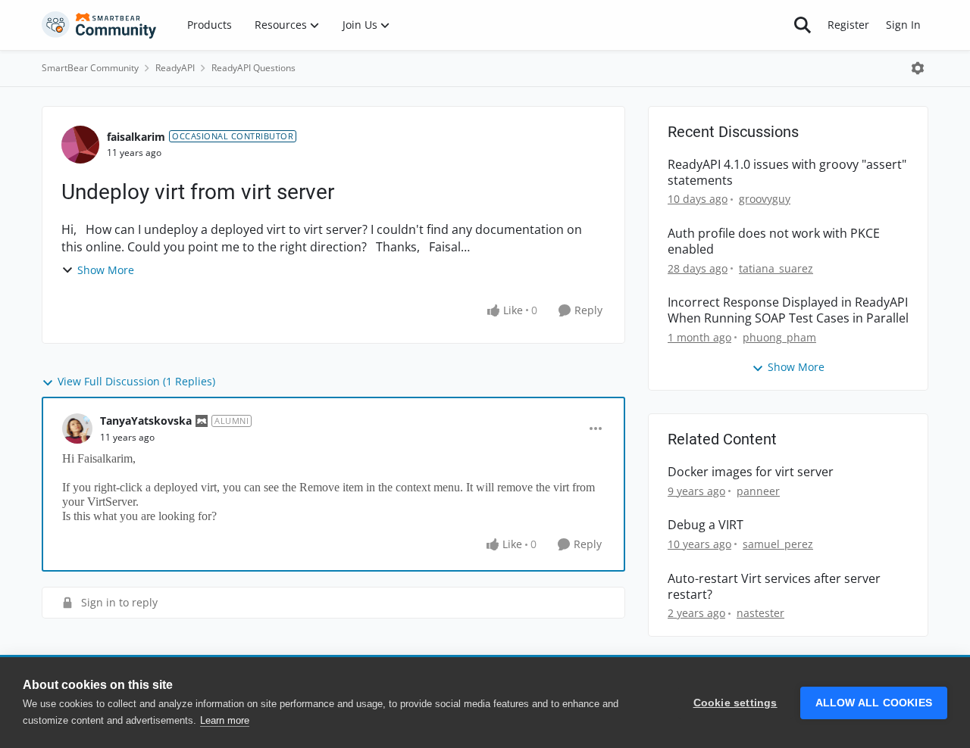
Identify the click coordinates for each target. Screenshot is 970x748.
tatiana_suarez (776, 268)
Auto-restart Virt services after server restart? (774, 587)
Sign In (903, 24)
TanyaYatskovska (146, 420)
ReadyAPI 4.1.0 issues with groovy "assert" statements (787, 173)
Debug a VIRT (705, 525)
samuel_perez (778, 544)
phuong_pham (779, 337)
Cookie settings (735, 703)
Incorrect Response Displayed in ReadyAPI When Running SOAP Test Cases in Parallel (788, 310)
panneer (758, 491)
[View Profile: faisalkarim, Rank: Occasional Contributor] (80, 145)
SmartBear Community (90, 67)
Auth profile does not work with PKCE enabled (774, 241)
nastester (760, 613)
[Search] (802, 25)
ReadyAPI (175, 67)
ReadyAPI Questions (253, 67)
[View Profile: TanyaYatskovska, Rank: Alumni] (77, 428)
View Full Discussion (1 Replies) (136, 381)
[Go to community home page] (99, 25)
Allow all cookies (873, 703)
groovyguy (764, 199)
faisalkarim (136, 136)
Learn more (224, 720)
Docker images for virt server (751, 472)
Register (848, 24)
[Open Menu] (917, 68)
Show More (105, 270)
